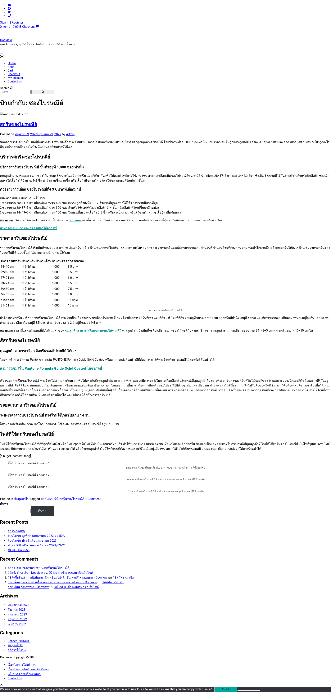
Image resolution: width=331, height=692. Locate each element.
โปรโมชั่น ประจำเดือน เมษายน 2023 (32, 540)
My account (15, 78)
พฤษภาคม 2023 (18, 605)
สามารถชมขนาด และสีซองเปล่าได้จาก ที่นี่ (28, 228)
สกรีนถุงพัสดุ (16, 531)
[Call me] (9, 16)
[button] (1, 53)
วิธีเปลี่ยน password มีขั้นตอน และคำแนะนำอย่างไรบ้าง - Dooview (52, 582)
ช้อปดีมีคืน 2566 (18, 550)
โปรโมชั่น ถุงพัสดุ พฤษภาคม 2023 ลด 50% (36, 536)
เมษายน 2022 (17, 624)
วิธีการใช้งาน (17, 650)
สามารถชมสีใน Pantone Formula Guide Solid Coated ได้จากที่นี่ (51, 368)
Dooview (6, 40)
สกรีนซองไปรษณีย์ (18, 124)
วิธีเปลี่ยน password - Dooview (28, 587)
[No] (248, 690)
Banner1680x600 (19, 641)
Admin (70, 134)
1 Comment (93, 499)
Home (12, 63)
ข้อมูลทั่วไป (21, 499)
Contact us (15, 81)
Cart (10, 70)
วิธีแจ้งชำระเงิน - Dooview (25, 573)
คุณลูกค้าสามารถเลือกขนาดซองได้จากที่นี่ (93, 330)
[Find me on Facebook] (9, 8)
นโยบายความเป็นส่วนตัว (24, 674)
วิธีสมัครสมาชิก (123, 577)
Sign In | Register (11, 22)
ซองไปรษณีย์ (49, 499)
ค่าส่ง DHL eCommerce (23, 568)
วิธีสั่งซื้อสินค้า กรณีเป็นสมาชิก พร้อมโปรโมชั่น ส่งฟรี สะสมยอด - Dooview (57, 577)
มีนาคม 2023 (16, 609)
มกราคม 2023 (17, 614)
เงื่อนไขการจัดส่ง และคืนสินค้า (28, 669)
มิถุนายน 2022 (17, 619)
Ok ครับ (226, 689)
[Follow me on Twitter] (9, 12)
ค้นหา (4, 503)
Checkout (14, 74)
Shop (11, 67)
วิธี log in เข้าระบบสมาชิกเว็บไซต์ (70, 573)
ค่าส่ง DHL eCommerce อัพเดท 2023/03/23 (37, 545)
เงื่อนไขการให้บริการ (22, 664)
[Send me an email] (9, 5)
